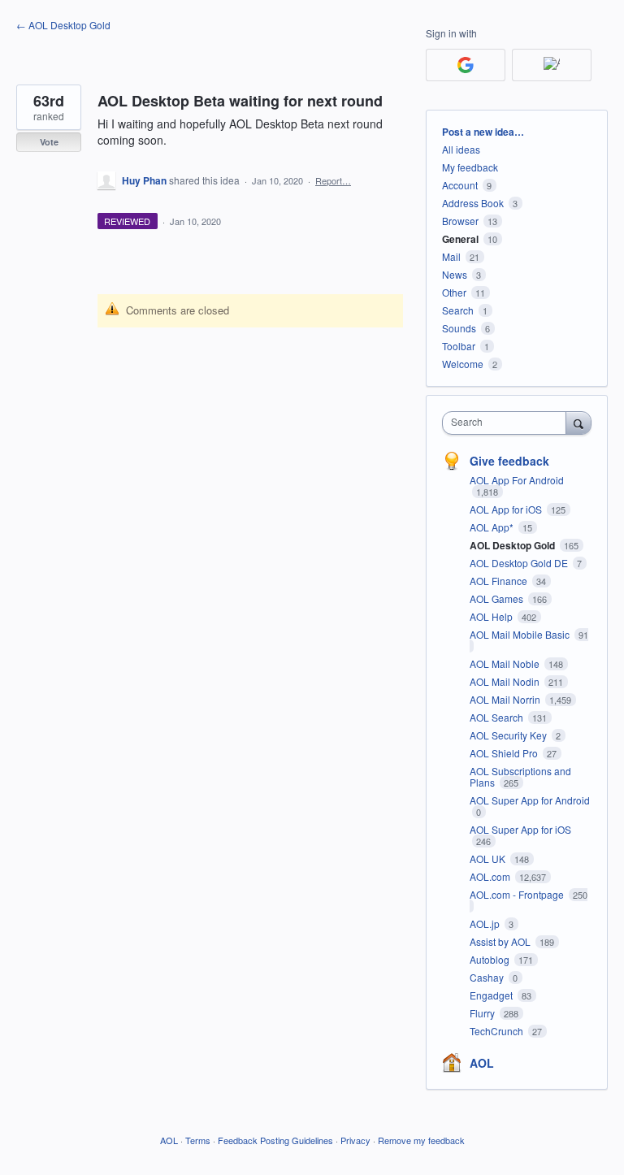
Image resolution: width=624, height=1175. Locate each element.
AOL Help (492, 616)
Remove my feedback (421, 1140)
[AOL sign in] (552, 65)
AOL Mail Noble (506, 663)
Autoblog (491, 959)
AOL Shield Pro (505, 753)
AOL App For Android (517, 480)
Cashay (488, 977)
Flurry (483, 1013)
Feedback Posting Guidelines (275, 1140)
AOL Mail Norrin (506, 699)
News (454, 274)
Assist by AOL (501, 941)
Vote (49, 142)
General (460, 239)
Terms (197, 1140)
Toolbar (458, 346)
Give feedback (509, 461)
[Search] (579, 422)
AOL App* (493, 527)
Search (458, 310)
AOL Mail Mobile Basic (521, 634)
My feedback (470, 167)
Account (460, 185)
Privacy (355, 1140)
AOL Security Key (509, 735)
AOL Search (498, 717)
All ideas (461, 149)
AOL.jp (486, 923)
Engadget (492, 995)
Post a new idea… (483, 131)
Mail (451, 256)
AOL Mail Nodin (506, 681)
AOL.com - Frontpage (518, 894)
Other (454, 292)
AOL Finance (500, 581)
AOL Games (498, 598)
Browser (460, 221)
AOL (482, 1063)
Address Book (473, 203)
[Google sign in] (465, 65)
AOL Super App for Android (530, 800)
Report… (333, 180)
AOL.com (491, 876)
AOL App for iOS (507, 509)
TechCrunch (498, 1031)
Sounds (459, 328)
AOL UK (489, 858)
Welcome (462, 364)
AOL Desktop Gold (513, 545)
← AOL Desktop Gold (63, 25)
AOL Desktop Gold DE (520, 563)
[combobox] (508, 423)
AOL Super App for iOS (520, 829)
